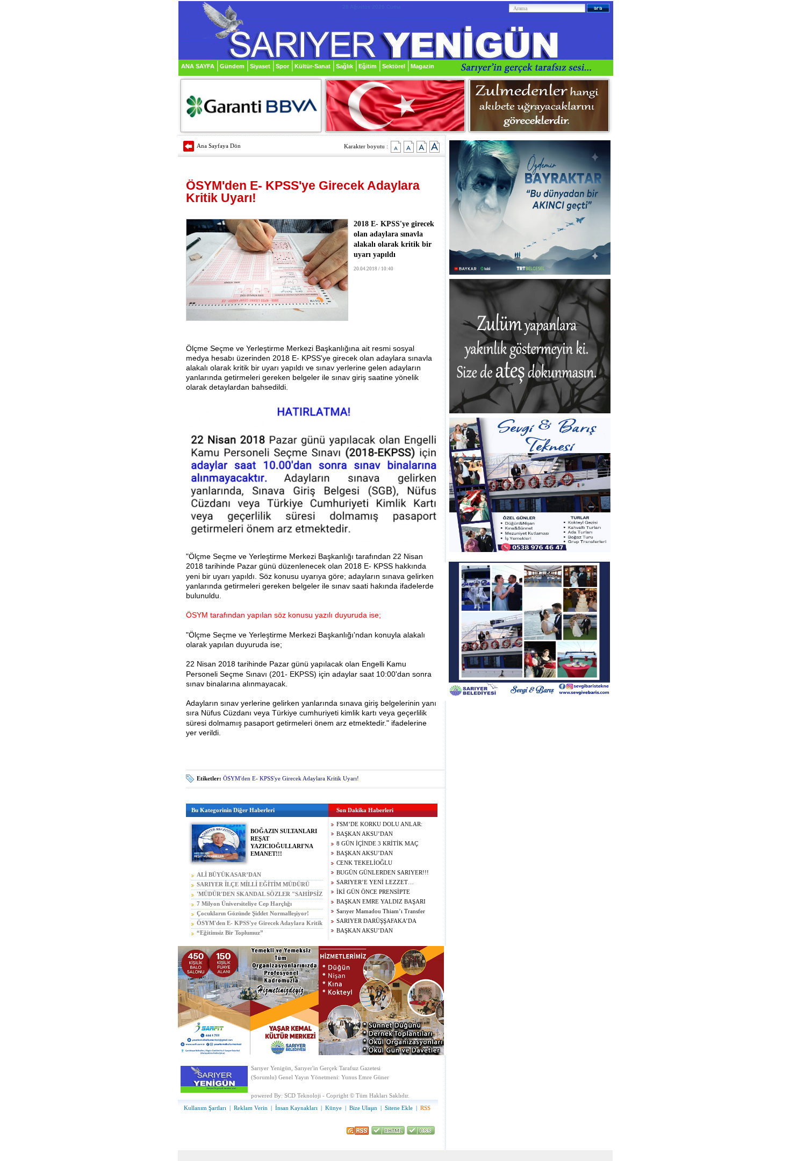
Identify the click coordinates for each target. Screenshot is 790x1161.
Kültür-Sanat (313, 66)
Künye (333, 1108)
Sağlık (344, 66)
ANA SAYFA (197, 66)
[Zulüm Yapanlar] (530, 411)
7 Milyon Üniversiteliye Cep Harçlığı (244, 904)
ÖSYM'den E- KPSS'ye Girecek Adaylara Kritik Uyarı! (291, 779)
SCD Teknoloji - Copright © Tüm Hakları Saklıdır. (347, 1096)
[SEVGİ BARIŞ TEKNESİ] (530, 550)
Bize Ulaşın (363, 1108)
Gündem (232, 66)
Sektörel (393, 66)
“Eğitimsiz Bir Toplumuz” (230, 933)
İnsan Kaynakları (296, 1108)
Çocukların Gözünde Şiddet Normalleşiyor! (253, 913)
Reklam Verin (251, 1108)
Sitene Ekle (399, 1108)
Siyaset (260, 66)
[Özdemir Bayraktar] (530, 273)
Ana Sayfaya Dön (219, 145)
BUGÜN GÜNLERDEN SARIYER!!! (382, 873)
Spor (282, 66)
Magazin (422, 66)
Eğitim (367, 66)
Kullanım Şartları (205, 1108)
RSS (425, 1108)
